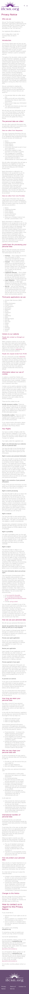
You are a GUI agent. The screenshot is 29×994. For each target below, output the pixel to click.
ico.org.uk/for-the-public (13, 595)
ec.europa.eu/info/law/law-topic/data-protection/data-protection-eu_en (16, 598)
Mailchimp (19, 349)
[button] (24, 6)
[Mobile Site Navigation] (27, 5)
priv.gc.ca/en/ (14, 601)
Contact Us (22, 986)
